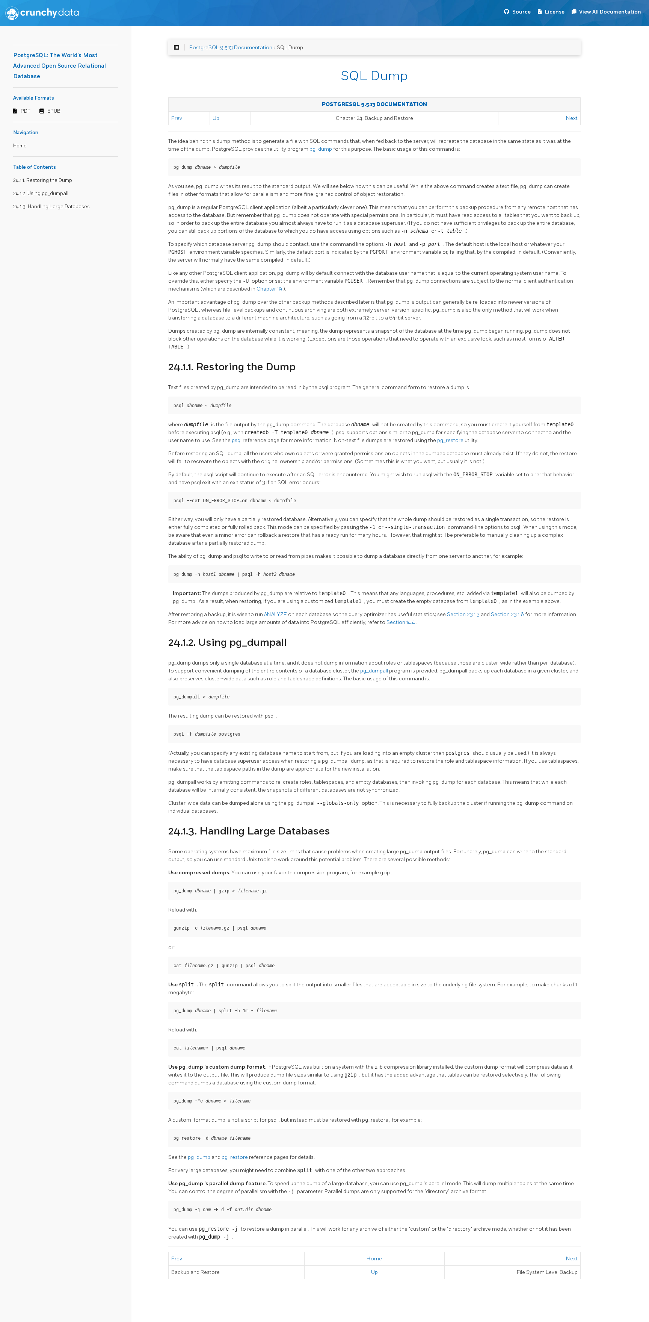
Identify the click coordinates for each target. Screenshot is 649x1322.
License (554, 12)
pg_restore (451, 440)
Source (521, 12)
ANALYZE (276, 614)
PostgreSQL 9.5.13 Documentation (230, 47)
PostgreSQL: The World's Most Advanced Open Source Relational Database (59, 66)
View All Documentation (610, 12)
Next (572, 118)
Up (216, 118)
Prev (176, 118)
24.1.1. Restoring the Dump (42, 180)
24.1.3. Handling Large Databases (51, 207)
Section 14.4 (401, 622)
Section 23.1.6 (508, 614)
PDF (25, 111)
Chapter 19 (270, 289)
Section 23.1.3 (464, 614)
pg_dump (321, 149)
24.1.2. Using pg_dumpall (40, 194)
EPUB (53, 111)
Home (20, 146)
